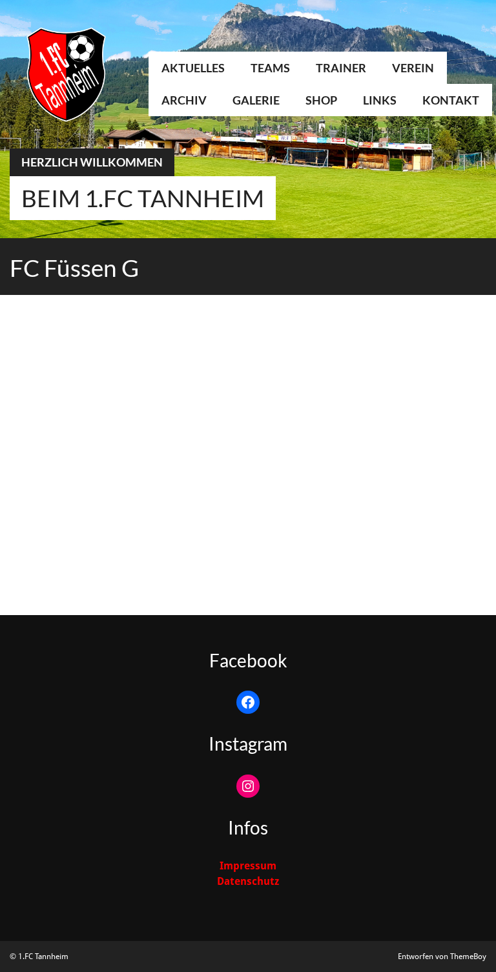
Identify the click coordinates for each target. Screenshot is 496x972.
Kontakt (450, 100)
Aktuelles (193, 68)
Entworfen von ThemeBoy (442, 956)
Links (380, 100)
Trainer (341, 68)
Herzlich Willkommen (92, 162)
